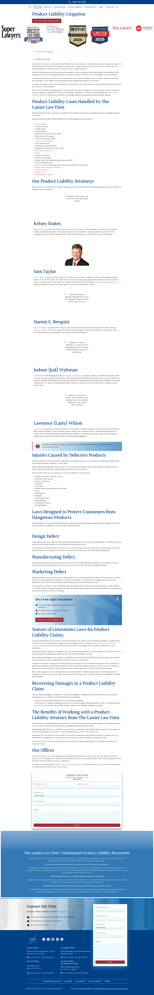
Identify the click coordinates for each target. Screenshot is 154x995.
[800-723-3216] (69, 2)
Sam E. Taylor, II (39, 277)
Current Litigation (75, 7)
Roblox (37, 153)
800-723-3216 (79, 2)
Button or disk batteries (44, 141)
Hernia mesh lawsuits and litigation (48, 167)
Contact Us (110, 7)
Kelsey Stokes (39, 229)
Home (34, 51)
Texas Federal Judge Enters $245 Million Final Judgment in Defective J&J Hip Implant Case (77, 886)
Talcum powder (41, 124)
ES (117, 7)
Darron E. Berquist (40, 327)
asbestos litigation (40, 330)
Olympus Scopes (41, 165)
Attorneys (68, 981)
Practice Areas (59, 7)
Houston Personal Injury (74, 375)
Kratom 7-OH (40, 172)
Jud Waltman (38, 375)
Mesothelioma (90, 7)
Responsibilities (100, 988)
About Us (47, 7)
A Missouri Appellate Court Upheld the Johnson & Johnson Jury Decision (77, 876)
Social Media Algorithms (44, 150)
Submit (110, 962)
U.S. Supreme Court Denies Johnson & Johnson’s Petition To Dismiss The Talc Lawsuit (77, 864)
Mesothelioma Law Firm (52, 981)
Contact (108, 981)
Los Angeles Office (68, 948)
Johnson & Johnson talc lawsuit (71, 764)
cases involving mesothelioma (105, 282)
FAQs (101, 7)
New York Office (33, 961)
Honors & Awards (94, 981)
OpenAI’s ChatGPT (42, 170)
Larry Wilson (38, 429)
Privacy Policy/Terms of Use (117, 988)
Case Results (80, 981)
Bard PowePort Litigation (44, 174)
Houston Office (32, 948)
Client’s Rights (85, 988)
